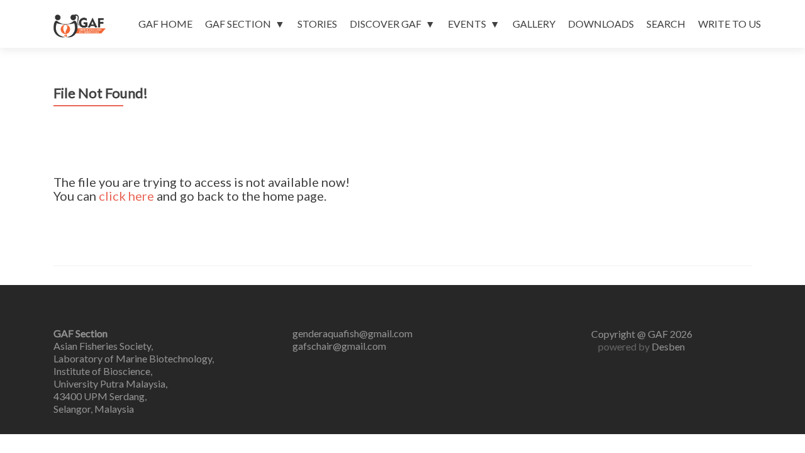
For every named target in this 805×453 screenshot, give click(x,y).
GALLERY (534, 24)
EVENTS (467, 24)
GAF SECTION (238, 24)
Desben (668, 346)
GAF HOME (165, 24)
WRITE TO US (729, 24)
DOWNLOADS (601, 24)
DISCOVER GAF (385, 24)
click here (126, 195)
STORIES (317, 24)
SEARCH (666, 24)
